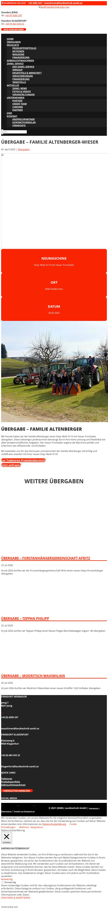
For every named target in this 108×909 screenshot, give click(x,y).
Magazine (18, 54)
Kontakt (12, 116)
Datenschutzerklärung (54, 824)
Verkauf (17, 69)
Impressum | (94, 808)
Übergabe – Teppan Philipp (25, 618)
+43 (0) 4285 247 (13, 15)
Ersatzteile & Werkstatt (27, 72)
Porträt (17, 100)
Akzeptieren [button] (37, 827)
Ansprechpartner (23, 119)
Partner (17, 110)
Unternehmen (15, 97)
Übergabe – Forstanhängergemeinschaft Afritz (45, 558)
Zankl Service (15, 63)
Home (10, 38)
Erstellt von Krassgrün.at (24, 811)
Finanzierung (21, 57)
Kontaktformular (24, 122)
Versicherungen (22, 76)
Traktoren (6, 778)
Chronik (17, 107)
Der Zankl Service (23, 66)
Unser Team (19, 103)
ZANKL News (19, 88)
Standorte (19, 125)
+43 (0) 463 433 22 (14, 23)
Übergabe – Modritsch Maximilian (33, 675)
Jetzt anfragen (11, 465)
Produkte (13, 45)
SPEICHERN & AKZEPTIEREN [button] (15, 897)
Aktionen (18, 51)
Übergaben (14, 42)
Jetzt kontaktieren (14, 29)
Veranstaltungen (23, 94)
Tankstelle (19, 82)
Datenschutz (6, 811)
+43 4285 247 (35, 2)
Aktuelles (13, 85)
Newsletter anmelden (17, 790)
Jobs (9, 113)
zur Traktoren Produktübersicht (23, 460)
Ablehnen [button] (24, 827)
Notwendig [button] (7, 879)
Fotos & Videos (21, 91)
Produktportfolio (24, 48)
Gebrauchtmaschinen (20, 60)
